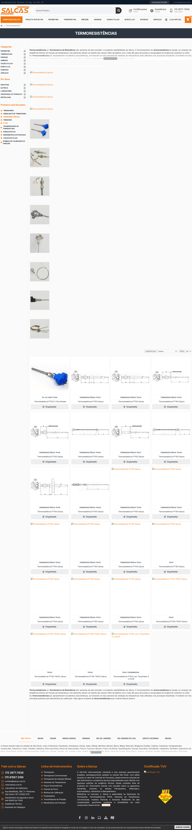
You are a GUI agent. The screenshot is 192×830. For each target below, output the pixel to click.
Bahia (40, 738)
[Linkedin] (92, 817)
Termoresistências (13, 26)
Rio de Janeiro (103, 738)
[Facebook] (79, 817)
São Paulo (26, 738)
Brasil (168, 738)
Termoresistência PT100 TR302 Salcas (50, 676)
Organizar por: (151, 351)
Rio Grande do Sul (126, 738)
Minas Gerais (69, 738)
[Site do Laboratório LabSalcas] (99, 817)
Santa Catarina (150, 738)
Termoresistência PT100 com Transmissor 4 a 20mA (131, 677)
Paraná (86, 738)
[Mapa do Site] (105, 817)
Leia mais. (106, 805)
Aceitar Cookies (183, 827)
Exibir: (182, 351)
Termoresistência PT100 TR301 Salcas (171, 621)
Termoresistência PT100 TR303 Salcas (91, 676)
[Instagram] (86, 817)
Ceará (53, 738)
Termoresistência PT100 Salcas (90, 401)
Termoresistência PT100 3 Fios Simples (50, 401)
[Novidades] (112, 817)
